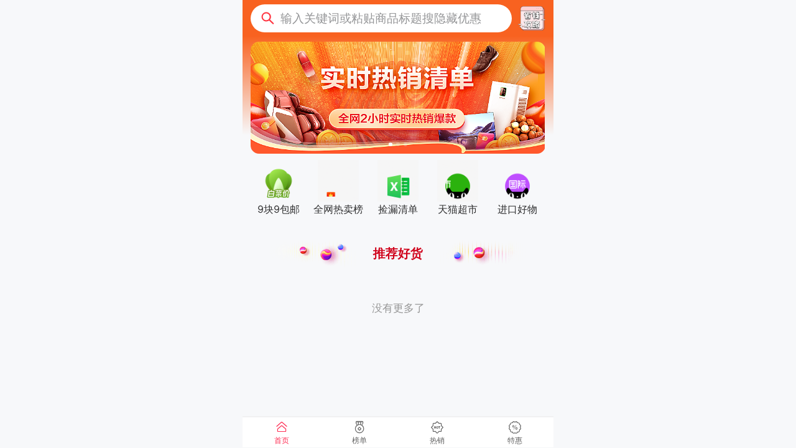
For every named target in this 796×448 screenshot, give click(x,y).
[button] (381, 18)
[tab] (281, 432)
